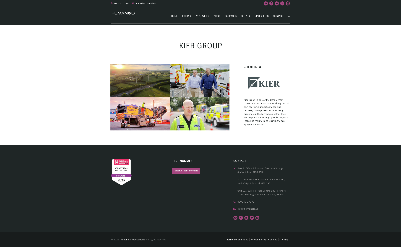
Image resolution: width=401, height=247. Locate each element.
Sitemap (283, 239)
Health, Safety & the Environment (200, 121)
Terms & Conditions (237, 239)
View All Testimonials (186, 170)
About (217, 16)
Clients (245, 16)
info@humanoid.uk (146, 3)
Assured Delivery (140, 87)
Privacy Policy (258, 239)
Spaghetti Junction (140, 121)
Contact (278, 16)
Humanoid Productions (132, 239)
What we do (202, 16)
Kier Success (199, 87)
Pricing (186, 16)
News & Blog (262, 16)
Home (174, 16)
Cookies (272, 239)
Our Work (231, 16)
